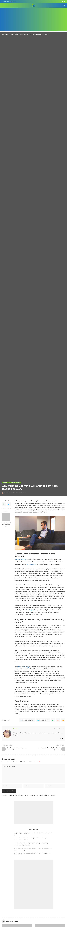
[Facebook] (62, 1)
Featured (5, 482)
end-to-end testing (22, 667)
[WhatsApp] (53, 720)
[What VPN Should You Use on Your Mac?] (6, 517)
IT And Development (14, 482)
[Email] (63, 720)
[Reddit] (58, 720)
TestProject (30, 610)
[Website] (61, 739)
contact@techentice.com (9, 1)
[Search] (64, 5)
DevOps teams (31, 564)
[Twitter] (64, 1)
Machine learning (20, 560)
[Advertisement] (33, 19)
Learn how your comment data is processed (41, 795)
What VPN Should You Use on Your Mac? (6, 524)
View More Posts (58, 728)
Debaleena (7, 492)
